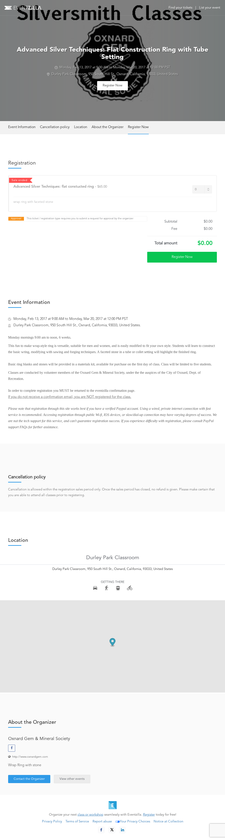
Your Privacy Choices (135, 821)
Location (80, 127)
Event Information (22, 127)
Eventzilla (23, 7)
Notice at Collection (168, 821)
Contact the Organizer (29, 778)
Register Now (112, 85)
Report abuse (102, 821)
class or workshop (90, 814)
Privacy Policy (52, 821)
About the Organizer (107, 127)
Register (149, 814)
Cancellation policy (55, 127)
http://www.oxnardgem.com (30, 756)
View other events (72, 778)
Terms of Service (77, 821)
